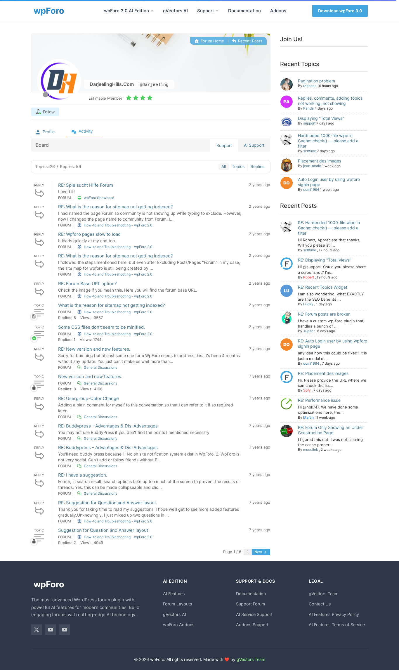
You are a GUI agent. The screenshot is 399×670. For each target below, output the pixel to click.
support (309, 123)
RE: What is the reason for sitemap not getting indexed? (115, 207)
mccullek (310, 449)
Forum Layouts (177, 603)
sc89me (309, 151)
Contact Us (320, 603)
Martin (308, 417)
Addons (278, 10)
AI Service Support (254, 614)
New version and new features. (90, 376)
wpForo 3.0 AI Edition (126, 10)
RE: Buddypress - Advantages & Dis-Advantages (108, 426)
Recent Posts (249, 41)
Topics (238, 166)
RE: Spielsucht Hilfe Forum (85, 185)
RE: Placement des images (323, 373)
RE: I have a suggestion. (82, 475)
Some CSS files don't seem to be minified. (101, 327)
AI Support (254, 145)
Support (205, 10)
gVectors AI (175, 10)
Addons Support (252, 624)
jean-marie (312, 166)
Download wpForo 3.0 (340, 10)
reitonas (309, 86)
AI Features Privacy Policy (334, 614)
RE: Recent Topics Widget (322, 287)
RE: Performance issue (319, 400)
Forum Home (212, 41)
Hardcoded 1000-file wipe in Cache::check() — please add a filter (328, 140)
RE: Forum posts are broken (324, 313)
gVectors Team (324, 593)
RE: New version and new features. (94, 349)
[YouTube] (50, 629)
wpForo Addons (179, 624)
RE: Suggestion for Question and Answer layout (107, 502)
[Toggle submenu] (152, 11)
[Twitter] (36, 629)
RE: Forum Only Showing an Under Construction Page (330, 430)
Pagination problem (316, 80)
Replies (257, 166)
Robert (308, 277)
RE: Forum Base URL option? (87, 283)
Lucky (308, 304)
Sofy (307, 390)
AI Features (174, 593)
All (223, 166)
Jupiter (309, 331)
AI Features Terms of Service (337, 624)
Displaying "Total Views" (321, 118)
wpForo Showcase (99, 197)
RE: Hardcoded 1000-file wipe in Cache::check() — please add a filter (329, 228)
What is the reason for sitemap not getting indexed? (111, 305)
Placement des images (319, 160)
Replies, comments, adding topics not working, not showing (330, 101)
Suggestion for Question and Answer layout (103, 530)
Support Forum (250, 603)
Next (258, 552)
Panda (308, 108)
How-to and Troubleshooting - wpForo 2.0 (118, 225)
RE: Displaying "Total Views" (324, 259)
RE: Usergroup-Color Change (88, 398)
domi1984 (311, 189)
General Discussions (100, 367)
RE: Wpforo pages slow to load (89, 234)
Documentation (244, 10)
